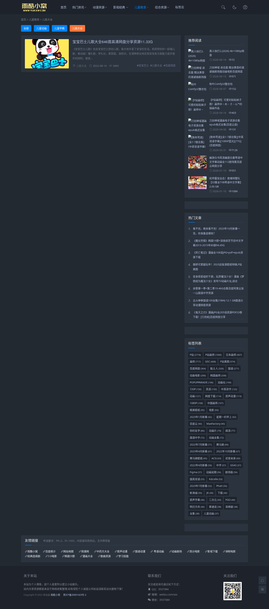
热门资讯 (78, 7)
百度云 (196, 423)
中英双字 (229, 389)
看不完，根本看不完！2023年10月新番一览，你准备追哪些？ (216, 231)
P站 (195, 354)
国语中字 (197, 437)
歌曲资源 (105, 556)
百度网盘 (170, 65)
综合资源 (161, 7)
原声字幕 (197, 499)
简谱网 (85, 551)
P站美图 (227, 361)
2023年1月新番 (201, 417)
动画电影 (198, 375)
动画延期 (213, 472)
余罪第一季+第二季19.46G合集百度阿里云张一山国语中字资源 (218, 291)
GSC (210, 361)
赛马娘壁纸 (198, 458)
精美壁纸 (197, 410)
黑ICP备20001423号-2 (74, 594)
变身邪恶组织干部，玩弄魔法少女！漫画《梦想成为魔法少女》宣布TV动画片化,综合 (218, 279)
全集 (194, 513)
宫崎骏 (231, 506)
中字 (221, 465)
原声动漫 (233, 396)
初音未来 (232, 458)
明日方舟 (197, 506)
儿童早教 (59, 28)
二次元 (215, 499)
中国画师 (215, 403)
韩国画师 (218, 375)
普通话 (215, 506)
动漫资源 (98, 7)
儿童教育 (140, 7)
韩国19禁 (70, 556)
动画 (195, 396)
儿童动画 (41, 28)
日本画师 (234, 354)
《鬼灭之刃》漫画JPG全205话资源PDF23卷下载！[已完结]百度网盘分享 (217, 315)
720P (195, 389)
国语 (233, 368)
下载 (222, 493)
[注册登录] (245, 7)
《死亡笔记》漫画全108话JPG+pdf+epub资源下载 (218, 255)
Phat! (221, 486)
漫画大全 (88, 556)
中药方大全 (103, 551)
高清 (211, 389)
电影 (214, 410)
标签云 (180, 7)
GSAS (235, 465)
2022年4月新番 (201, 465)
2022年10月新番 (228, 451)
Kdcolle (216, 479)
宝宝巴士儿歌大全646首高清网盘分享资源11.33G (112, 41)
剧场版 (231, 472)
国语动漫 (140, 551)
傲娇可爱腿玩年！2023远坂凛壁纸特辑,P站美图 (217, 267)
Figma (196, 472)
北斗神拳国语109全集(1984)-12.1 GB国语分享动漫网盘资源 (218, 303)
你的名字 (197, 430)
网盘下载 (213, 396)
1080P (196, 403)
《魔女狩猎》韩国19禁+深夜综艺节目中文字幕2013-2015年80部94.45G (218, 243)
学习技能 (123, 556)
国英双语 (197, 479)
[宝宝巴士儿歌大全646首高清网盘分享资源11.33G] (47, 54)
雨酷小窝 (32, 551)
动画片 (215, 430)
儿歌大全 (47, 19)
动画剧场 (177, 551)
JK (209, 493)
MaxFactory (215, 423)
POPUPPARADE (201, 382)
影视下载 (213, 551)
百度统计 (50, 551)
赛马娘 (222, 444)
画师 (195, 361)
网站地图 (68, 551)
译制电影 (230, 551)
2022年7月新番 (201, 444)
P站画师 (213, 354)
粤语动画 (158, 551)
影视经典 (119, 7)
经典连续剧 (33, 556)
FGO (230, 499)
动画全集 (216, 437)
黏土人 (217, 368)
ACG (216, 458)
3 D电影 (52, 556)
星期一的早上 (226, 417)
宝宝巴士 (144, 65)
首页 (63, 7)
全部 (26, 28)
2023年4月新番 (201, 451)
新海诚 (196, 493)
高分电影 (195, 551)
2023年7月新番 (201, 486)
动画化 (224, 382)
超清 (230, 430)
